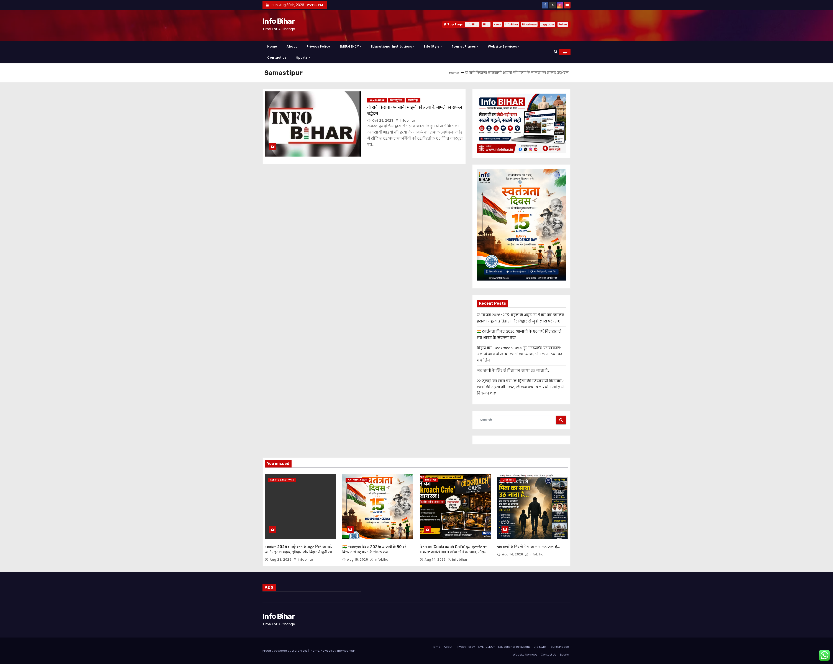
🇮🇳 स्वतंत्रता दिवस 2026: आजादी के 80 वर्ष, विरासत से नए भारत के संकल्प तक (375, 549)
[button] (556, 51)
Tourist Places (464, 46)
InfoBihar (472, 24)
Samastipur (377, 100)
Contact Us (277, 57)
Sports (302, 57)
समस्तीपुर (413, 100)
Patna (562, 24)
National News (357, 479)
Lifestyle (430, 479)
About (292, 46)
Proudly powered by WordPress (285, 651)
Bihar (486, 24)
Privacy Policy (318, 46)
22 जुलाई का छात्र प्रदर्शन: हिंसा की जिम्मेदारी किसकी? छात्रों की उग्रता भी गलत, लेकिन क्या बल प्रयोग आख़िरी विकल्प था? (520, 387)
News (497, 24)
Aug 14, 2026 (436, 559)
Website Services (502, 46)
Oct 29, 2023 (383, 120)
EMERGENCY (349, 46)
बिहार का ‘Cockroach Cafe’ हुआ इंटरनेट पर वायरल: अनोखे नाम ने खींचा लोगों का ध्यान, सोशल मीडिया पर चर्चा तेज (519, 354)
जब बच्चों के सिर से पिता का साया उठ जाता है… (513, 370)
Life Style (431, 46)
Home (272, 46)
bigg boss (547, 24)
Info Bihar (278, 21)
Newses (326, 651)
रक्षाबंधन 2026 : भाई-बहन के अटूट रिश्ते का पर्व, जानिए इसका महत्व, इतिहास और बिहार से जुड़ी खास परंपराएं (300, 552)
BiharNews (529, 24)
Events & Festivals (282, 479)
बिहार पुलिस (396, 100)
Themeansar (346, 651)
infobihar (407, 120)
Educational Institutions (391, 46)
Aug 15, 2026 (358, 559)
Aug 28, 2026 (281, 559)
